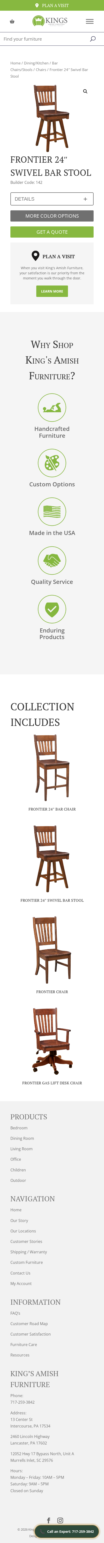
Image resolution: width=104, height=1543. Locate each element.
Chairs (41, 69)
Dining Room (22, 1138)
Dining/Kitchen (36, 63)
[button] (85, 91)
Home (15, 63)
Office (15, 1159)
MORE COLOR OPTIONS (52, 216)
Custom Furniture (26, 1262)
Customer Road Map (29, 1323)
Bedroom (19, 1128)
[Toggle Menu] (90, 21)
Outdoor (18, 1180)
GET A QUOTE (52, 232)
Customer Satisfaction (30, 1334)
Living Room (21, 1148)
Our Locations (23, 1231)
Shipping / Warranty (28, 1252)
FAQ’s (15, 1313)
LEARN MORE (52, 291)
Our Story (19, 1220)
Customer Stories (26, 1241)
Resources (20, 1355)
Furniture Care (23, 1344)
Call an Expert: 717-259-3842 (67, 1531)
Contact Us (20, 1273)
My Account (21, 1283)
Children (18, 1170)
